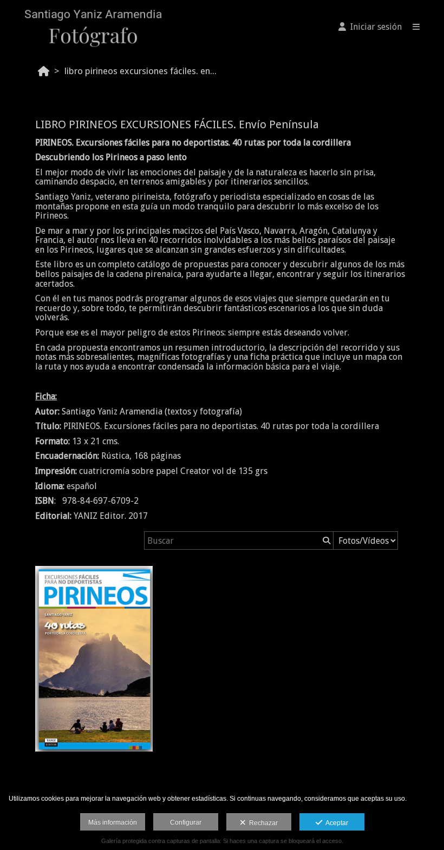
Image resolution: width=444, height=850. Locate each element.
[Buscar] (325, 540)
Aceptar (335, 823)
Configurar (185, 822)
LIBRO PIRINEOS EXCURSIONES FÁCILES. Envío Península (143, 70)
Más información (112, 822)
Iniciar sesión (374, 27)
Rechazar (262, 823)
